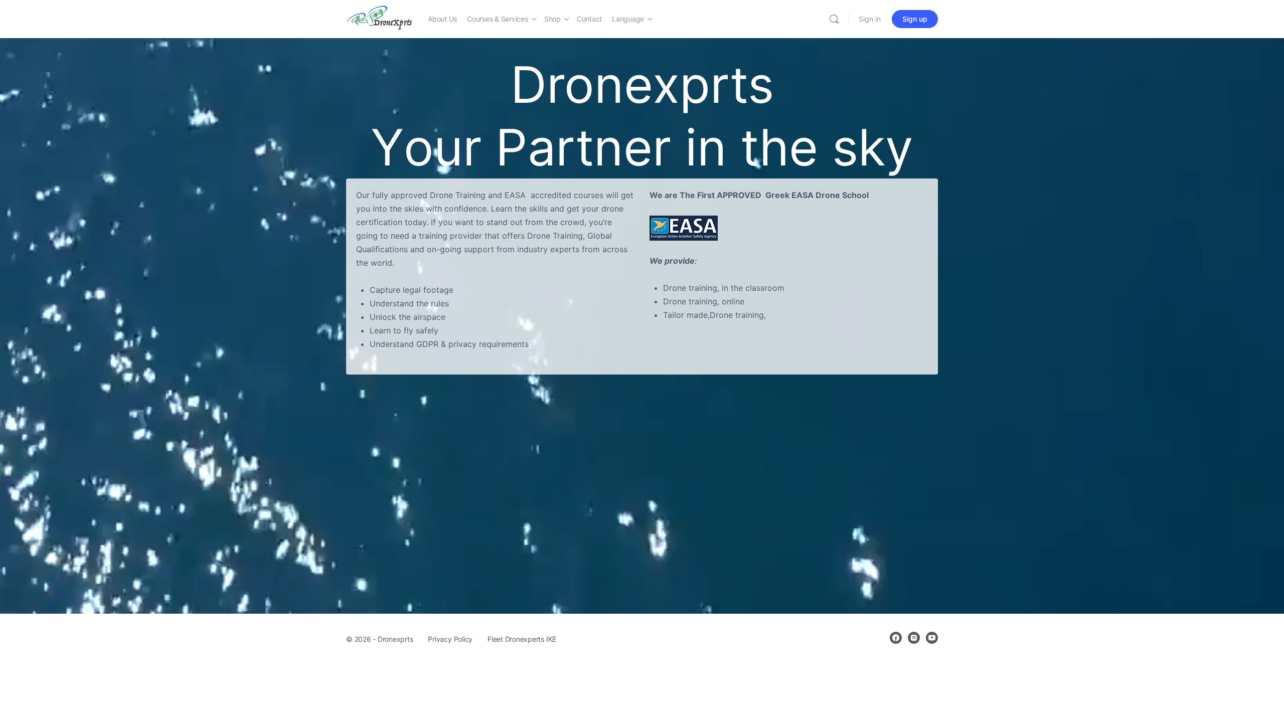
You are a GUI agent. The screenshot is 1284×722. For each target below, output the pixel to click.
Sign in (870, 19)
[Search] (834, 19)
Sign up (914, 19)
